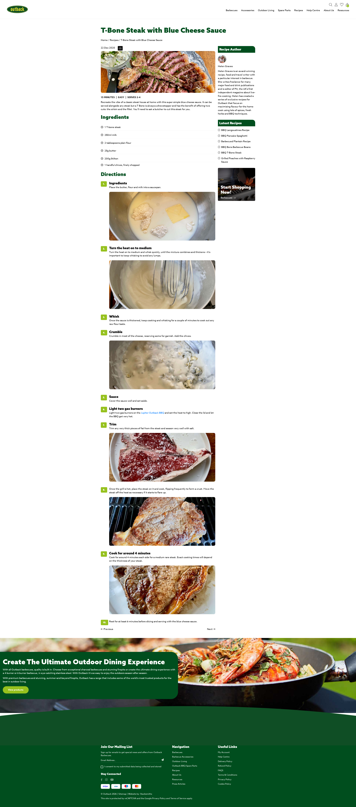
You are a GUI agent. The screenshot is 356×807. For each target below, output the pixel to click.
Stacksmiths (146, 793)
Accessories (247, 10)
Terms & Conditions (227, 774)
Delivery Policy (225, 761)
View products (15, 690)
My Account (224, 752)
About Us (329, 10)
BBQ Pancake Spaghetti (234, 136)
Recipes (298, 10)
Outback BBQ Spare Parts (184, 765)
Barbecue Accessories (182, 756)
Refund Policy (224, 765)
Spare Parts (284, 10)
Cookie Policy (224, 783)
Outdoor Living (266, 10)
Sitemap (122, 793)
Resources (343, 10)
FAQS (220, 770)
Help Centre (313, 10)
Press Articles (178, 783)
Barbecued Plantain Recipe (236, 141)
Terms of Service (178, 798)
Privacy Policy (224, 779)
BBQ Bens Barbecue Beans (235, 147)
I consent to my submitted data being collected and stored (132, 766)
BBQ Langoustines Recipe (235, 130)
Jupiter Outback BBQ (152, 413)
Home (104, 40)
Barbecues (231, 10)
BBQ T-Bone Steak (231, 152)
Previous (108, 629)
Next (209, 629)
